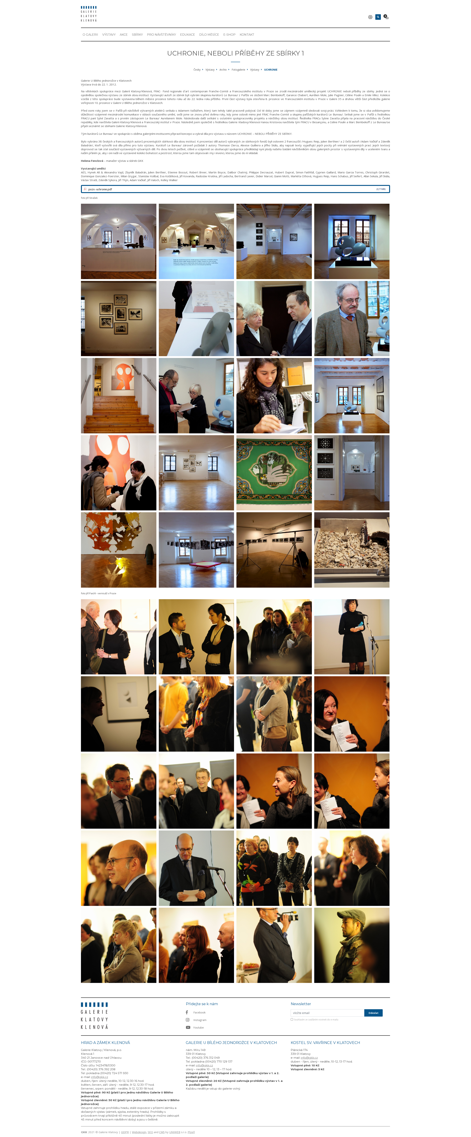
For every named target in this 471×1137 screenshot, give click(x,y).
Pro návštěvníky (161, 34)
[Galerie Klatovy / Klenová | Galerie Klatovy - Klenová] (88, 13)
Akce (124, 34)
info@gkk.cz (99, 1077)
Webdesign (139, 1132)
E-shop (229, 34)
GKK (84, 1132)
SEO (150, 1132)
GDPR (125, 1132)
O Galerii (90, 34)
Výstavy (109, 34)
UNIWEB (174, 1132)
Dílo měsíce (209, 34)
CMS (162, 1132)
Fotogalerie (238, 69)
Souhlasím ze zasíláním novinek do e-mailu (316, 1019)
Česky (197, 69)
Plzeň (191, 1132)
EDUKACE (187, 34)
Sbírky (137, 34)
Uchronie (270, 69)
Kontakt (247, 34)
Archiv (223, 69)
